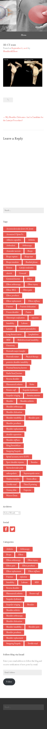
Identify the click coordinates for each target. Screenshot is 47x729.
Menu (23, 35)
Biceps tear (29, 256)
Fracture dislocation (28, 306)
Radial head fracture (14, 373)
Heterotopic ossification (15, 317)
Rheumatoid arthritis (14, 384)
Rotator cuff (11, 390)
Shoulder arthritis (27, 401)
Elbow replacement (13, 301)
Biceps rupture (11, 256)
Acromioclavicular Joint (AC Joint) (19, 228)
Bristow (9, 267)
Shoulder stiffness (13, 440)
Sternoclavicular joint (14, 467)
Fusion (28, 312)
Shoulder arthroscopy (14, 406)
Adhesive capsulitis (13, 240)
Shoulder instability (13, 417)
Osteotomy (10, 345)
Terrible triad (11, 484)
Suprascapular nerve (31, 473)
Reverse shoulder (12, 379)
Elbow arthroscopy (13, 284)
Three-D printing (30, 484)
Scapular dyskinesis (30, 390)
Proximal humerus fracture (16, 367)
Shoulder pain (33, 417)
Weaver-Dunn (11, 495)
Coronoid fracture (13, 278)
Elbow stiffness (34, 301)
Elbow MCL (11, 290)
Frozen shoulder (12, 312)
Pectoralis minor (12, 356)
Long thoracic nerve (13, 334)
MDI (8, 340)
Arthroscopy (27, 245)
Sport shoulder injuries (15, 462)
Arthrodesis (10, 245)
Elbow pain (27, 290)
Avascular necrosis (13, 251)
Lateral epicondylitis (28, 329)
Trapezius (27, 490)
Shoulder (9, 401)
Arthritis (31, 240)
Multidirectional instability (28, 340)
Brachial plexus (31, 262)
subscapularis (11, 473)
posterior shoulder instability (17, 362)
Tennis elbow (31, 479)
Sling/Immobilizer (13, 445)
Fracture (9, 306)
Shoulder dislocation (14, 412)
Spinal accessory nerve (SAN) (17, 456)
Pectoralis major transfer (15, 351)
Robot (32, 384)
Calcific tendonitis (26, 267)
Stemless (34, 462)
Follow (9, 681)
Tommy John (11, 490)
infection (35, 317)
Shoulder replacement (14, 429)
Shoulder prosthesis (13, 423)
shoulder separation (13, 434)
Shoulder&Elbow (10, 51)
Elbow (29, 278)
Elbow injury (33, 284)
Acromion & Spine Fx (14, 234)
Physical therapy (32, 356)
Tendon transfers (12, 479)
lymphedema (33, 334)
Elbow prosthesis (12, 295)
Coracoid (22, 273)
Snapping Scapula (13, 451)
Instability (10, 323)
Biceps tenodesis (12, 262)
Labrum (24, 323)
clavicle (9, 273)
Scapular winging (13, 395)
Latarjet (9, 329)
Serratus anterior (33, 395)
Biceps (30, 251)
